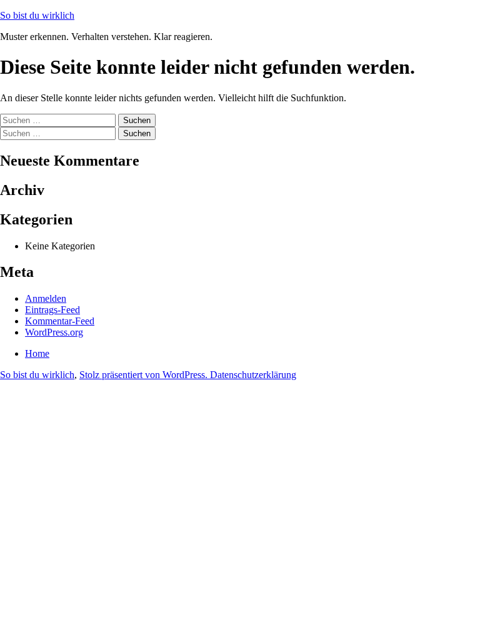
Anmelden (45, 298)
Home (37, 353)
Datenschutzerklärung (253, 374)
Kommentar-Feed (59, 321)
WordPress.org (54, 332)
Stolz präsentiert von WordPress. (144, 374)
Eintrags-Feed (52, 309)
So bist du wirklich (37, 15)
